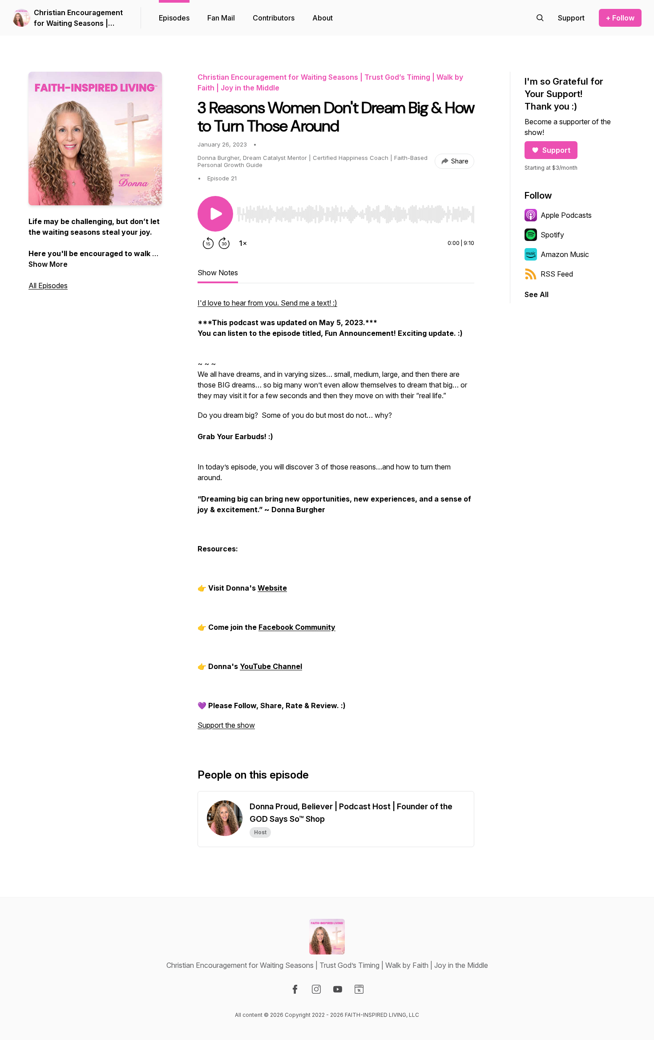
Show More (48, 264)
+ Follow (620, 17)
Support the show (226, 725)
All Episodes (48, 285)
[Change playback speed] (243, 243)
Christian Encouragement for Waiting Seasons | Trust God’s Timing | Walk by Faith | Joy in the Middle (80, 18)
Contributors (274, 17)
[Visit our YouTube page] (337, 989)
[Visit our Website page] (359, 989)
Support (556, 150)
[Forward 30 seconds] (224, 243)
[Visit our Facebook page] (295, 989)
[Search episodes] (540, 17)
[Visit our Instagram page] (316, 989)
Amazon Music (565, 254)
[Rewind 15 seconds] (208, 243)
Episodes (174, 17)
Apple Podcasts (566, 215)
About (322, 17)
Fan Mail (221, 17)
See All (537, 294)
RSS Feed (557, 273)
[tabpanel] (336, 518)
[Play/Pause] (215, 214)
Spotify (552, 234)
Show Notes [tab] (218, 272)
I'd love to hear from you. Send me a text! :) (267, 302)
